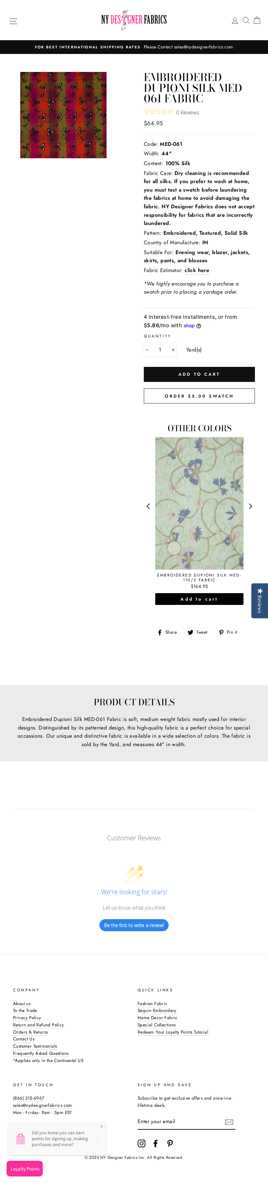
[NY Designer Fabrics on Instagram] (141, 1143)
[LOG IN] (235, 20)
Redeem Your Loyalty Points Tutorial (173, 1032)
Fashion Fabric (153, 1003)
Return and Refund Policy (38, 1024)
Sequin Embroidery (157, 1010)
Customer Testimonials (35, 1046)
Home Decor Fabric (158, 1017)
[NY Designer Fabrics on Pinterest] (170, 1143)
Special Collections (157, 1024)
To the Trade (25, 1010)
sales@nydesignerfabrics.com (42, 1105)
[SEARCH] (246, 20)
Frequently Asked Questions (40, 1053)
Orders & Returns (30, 1032)
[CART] (256, 20)
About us (21, 1003)
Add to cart (199, 599)
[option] (134, 47)
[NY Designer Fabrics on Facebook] (155, 1143)
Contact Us (23, 1039)
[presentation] (148, 506)
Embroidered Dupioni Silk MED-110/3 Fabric (199, 578)
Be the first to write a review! (134, 925)
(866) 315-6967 (28, 1098)
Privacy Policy (27, 1017)
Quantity (158, 336)
